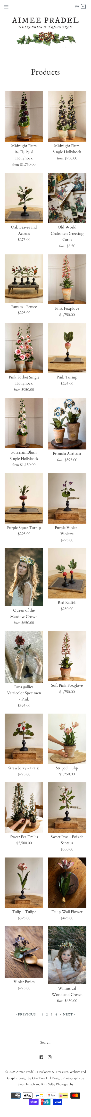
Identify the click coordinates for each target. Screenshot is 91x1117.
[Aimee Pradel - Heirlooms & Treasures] (45, 6)
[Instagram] (49, 1057)
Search (45, 1042)
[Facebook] (41, 1057)
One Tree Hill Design (46, 1078)
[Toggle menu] (6, 6)
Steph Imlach (26, 1084)
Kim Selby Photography (57, 1084)
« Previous (26, 1014)
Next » (69, 1014)
